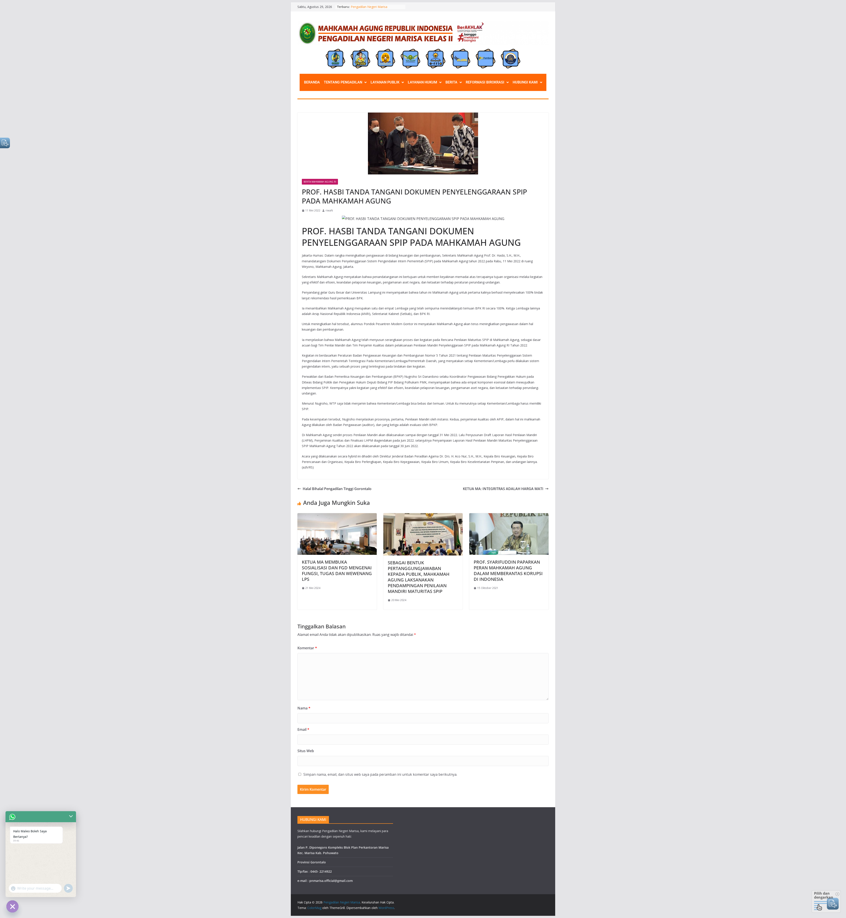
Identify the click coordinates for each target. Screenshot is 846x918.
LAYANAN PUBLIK (385, 82)
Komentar (307, 648)
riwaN (329, 210)
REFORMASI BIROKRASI (485, 82)
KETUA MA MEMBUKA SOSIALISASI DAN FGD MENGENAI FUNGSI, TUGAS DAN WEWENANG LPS (337, 570)
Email (303, 729)
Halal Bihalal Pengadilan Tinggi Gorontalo (337, 488)
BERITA (451, 82)
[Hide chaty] (12, 906)
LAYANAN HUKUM (422, 82)
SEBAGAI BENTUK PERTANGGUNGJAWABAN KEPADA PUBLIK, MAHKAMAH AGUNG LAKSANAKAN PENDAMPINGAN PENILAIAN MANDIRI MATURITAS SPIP (418, 577)
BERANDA (312, 82)
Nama (303, 708)
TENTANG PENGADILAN (343, 82)
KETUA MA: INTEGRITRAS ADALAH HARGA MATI (503, 488)
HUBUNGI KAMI (525, 82)
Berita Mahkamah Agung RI (320, 181)
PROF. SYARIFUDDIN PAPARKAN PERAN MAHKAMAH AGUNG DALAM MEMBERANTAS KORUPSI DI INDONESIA (508, 570)
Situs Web (305, 750)
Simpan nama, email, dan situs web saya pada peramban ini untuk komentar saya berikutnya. (380, 774)
